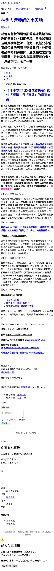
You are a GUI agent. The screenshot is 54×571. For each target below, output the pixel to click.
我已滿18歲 (6, 566)
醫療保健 (22, 68)
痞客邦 (24, 387)
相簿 (8, 73)
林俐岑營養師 (7, 372)
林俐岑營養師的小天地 (22, 20)
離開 (15, 566)
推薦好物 (21, 398)
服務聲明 (28, 535)
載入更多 (5, 407)
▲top (3, 402)
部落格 (9, 76)
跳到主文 (5, 27)
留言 (30, 387)
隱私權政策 (46, 532)
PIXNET (12, 532)
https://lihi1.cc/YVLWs (35, 340)
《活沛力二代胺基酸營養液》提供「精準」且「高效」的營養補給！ (28, 95)
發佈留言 (5, 423)
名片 (8, 79)
